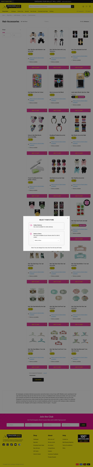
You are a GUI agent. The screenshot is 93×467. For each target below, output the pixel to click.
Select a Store (38, 240)
